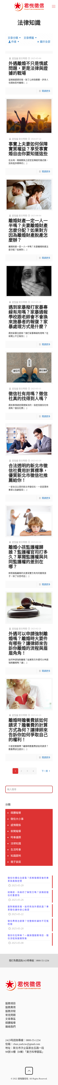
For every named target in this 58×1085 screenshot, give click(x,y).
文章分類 (13, 37)
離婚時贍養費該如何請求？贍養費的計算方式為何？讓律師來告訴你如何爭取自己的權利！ (28, 730)
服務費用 (10, 1007)
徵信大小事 (17, 819)
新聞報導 (16, 831)
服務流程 (10, 1011)
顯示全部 (45, 41)
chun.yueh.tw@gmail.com (26, 1044)
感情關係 (16, 825)
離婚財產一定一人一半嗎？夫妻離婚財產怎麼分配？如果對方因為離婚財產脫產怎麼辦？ (28, 230)
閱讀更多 (46, 91)
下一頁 (45, 771)
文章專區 (10, 1019)
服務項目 (10, 1003)
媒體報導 (16, 812)
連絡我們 (10, 1026)
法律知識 (16, 843)
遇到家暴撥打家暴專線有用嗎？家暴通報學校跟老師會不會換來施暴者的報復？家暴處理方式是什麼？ (28, 317)
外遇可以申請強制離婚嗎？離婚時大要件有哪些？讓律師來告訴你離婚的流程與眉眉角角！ (28, 643)
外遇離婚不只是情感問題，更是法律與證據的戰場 (28, 68)
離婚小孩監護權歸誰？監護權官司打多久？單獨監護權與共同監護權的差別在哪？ (28, 557)
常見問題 (10, 1015)
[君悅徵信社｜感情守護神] (29, 6)
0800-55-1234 (33, 1040)
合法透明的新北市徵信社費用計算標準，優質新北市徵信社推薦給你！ (28, 473)
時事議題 (16, 837)
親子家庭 (16, 861)
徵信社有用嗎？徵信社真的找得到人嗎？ (28, 396)
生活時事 (16, 849)
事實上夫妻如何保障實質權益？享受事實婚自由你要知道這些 (28, 149)
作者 (13, 41)
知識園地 (16, 855)
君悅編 (15, 58)
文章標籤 (29, 37)
